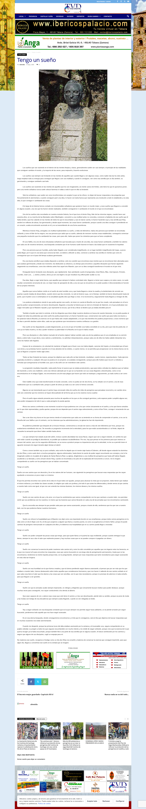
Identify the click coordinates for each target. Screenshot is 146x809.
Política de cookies (44, 803)
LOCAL (21, 16)
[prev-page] (125, 719)
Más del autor (40, 719)
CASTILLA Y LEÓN (46, 16)
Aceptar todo (92, 801)
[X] (124, 1)
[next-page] (128, 719)
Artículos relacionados (26, 719)
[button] (127, 16)
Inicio (18, 52)
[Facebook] (117, 1)
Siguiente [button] (128, 26)
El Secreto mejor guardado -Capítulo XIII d (35, 694)
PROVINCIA (33, 16)
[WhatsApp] (44, 681)
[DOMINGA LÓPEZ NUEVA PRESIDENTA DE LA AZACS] (96, 730)
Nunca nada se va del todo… (117, 694)
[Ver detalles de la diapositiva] (73, 27)
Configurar (120, 801)
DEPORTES (80, 16)
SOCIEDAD (60, 16)
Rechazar (106, 801)
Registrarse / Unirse (104, 1)
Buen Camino (26, 52)
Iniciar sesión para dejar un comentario (31, 759)
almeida (22, 64)
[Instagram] (121, 1)
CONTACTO (108, 16)
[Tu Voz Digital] (73, 8)
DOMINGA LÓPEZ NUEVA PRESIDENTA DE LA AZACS (95, 742)
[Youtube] (128, 1)
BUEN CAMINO (93, 16)
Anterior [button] (17, 26)
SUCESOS (70, 16)
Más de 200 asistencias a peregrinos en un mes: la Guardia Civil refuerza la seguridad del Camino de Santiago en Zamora (71, 745)
